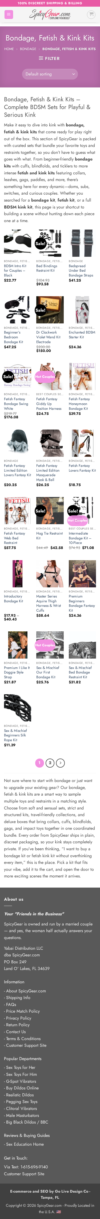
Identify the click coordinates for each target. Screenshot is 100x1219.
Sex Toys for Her (20, 1067)
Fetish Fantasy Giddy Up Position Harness (48, 404)
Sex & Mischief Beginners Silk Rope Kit (15, 735)
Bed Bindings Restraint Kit (46, 268)
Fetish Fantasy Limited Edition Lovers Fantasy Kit (17, 470)
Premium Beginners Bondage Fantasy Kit (82, 603)
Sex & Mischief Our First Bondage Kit (47, 672)
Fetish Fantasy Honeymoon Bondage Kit (79, 404)
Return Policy (18, 1025)
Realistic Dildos (20, 1095)
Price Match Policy (23, 1011)
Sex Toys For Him (21, 1074)
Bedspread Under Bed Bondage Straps (81, 271)
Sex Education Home (25, 1144)
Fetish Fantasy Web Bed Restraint (14, 538)
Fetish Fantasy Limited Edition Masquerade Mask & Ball (47, 472)
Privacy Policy (18, 1018)
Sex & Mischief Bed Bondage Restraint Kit (80, 672)
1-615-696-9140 (34, 1167)
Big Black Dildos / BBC (27, 1122)
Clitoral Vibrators (21, 1108)
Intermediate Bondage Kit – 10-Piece (80, 538)
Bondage (28, 48)
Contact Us (16, 1032)
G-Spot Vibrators (21, 1081)
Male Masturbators (22, 1115)
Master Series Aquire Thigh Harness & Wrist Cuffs (48, 603)
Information (14, 982)
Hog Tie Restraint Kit (49, 535)
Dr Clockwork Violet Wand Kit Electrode (48, 337)
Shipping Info (18, 998)
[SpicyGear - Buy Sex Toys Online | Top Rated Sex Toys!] (50, 14)
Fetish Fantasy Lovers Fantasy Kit (82, 468)
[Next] (60, 763)
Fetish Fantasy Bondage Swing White (16, 404)
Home (9, 48)
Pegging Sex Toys (21, 1101)
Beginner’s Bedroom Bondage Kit (13, 337)
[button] (9, 14)
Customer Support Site (26, 1045)
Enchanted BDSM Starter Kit (82, 334)
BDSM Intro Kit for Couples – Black (15, 271)
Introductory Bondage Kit (13, 598)
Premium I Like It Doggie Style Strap (17, 672)
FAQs (11, 1004)
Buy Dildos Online (22, 1088)
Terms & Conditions (23, 1039)
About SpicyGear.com (26, 991)
